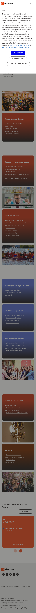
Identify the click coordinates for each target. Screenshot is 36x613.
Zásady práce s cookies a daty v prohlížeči (15, 47)
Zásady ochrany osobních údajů (19, 45)
